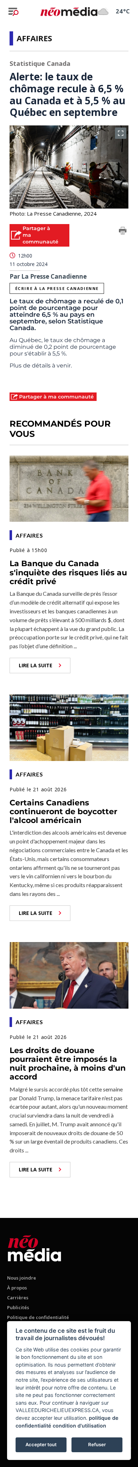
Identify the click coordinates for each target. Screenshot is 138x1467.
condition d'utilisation (79, 1426)
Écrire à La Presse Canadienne (57, 288)
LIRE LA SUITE (35, 665)
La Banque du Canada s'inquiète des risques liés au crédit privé (68, 572)
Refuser (97, 1444)
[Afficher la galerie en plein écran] (120, 133)
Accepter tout (41, 1444)
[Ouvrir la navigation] (13, 11)
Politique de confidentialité (38, 1317)
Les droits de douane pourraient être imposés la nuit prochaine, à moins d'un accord (68, 1064)
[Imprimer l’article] (122, 232)
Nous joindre (21, 1278)
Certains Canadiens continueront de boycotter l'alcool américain (63, 811)
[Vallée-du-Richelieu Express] (34, 1247)
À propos (17, 1288)
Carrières (17, 1297)
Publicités (18, 1307)
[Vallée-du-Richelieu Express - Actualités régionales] (68, 11)
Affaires (34, 38)
